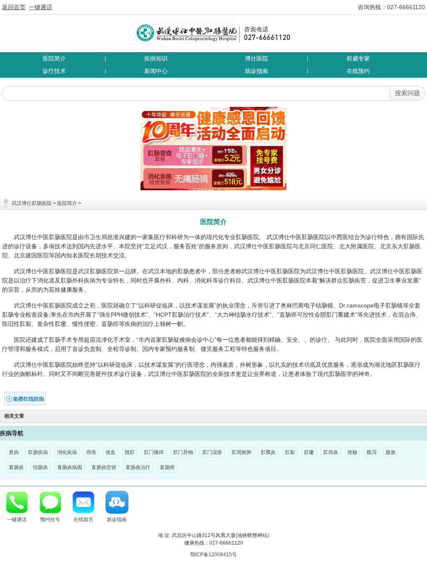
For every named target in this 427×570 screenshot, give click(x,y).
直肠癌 (167, 467)
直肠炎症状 (103, 467)
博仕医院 (256, 58)
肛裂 (290, 452)
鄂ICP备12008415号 (213, 554)
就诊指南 (256, 71)
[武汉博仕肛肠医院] (214, 32)
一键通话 (40, 7)
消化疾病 (67, 452)
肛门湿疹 (212, 452)
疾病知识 (156, 58)
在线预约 (358, 71)
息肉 (14, 452)
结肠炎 (40, 467)
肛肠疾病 (38, 452)
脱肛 (130, 452)
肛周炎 (330, 452)
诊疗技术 (54, 71)
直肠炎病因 (69, 467)
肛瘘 (309, 452)
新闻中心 (156, 71)
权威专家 (358, 58)
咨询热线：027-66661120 (391, 7)
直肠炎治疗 (138, 467)
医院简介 (54, 58)
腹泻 (372, 452)
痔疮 (91, 452)
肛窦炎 (268, 452)
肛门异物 (183, 452)
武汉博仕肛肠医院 (32, 203)
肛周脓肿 (241, 452)
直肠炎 (16, 467)
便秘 (352, 452)
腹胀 (391, 452)
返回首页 (13, 7)
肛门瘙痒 (154, 452)
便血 (110, 452)
